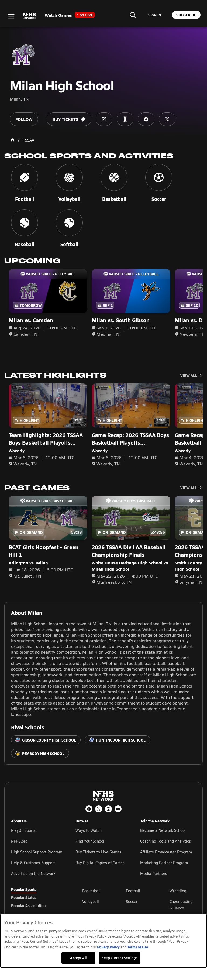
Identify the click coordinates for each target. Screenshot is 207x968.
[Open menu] (11, 16)
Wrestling (178, 890)
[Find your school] (132, 15)
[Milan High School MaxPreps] (125, 119)
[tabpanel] (139, 904)
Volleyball (90, 901)
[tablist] (38, 897)
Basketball (91, 890)
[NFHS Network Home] (29, 16)
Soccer (131, 901)
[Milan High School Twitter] (167, 119)
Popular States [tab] (23, 897)
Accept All (78, 957)
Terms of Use (137, 946)
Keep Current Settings (119, 957)
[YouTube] (118, 808)
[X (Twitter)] (98, 808)
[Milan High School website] (104, 119)
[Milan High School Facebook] (146, 119)
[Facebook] (88, 808)
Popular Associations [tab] (29, 905)
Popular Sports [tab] (23, 889)
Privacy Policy (108, 946)
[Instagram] (108, 808)
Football (133, 890)
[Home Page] (13, 140)
